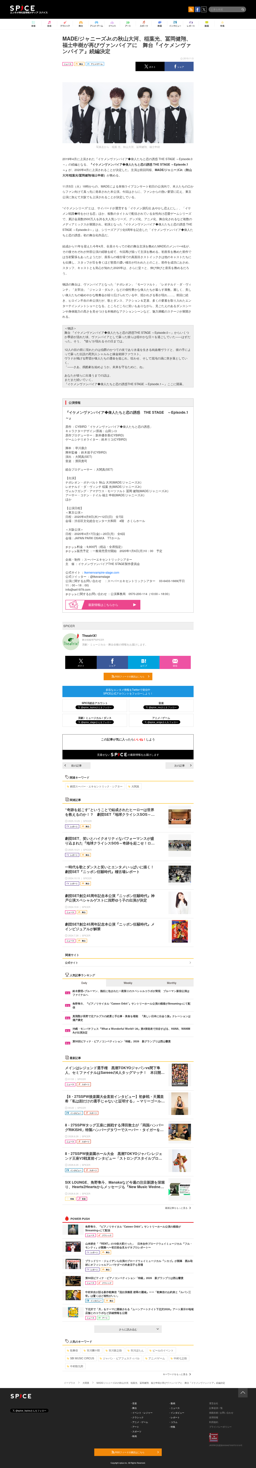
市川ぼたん (137, 1350)
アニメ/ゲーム (156, 1358)
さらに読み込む (128, 1329)
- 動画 (172, 1403)
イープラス (69, 1382)
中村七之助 (180, 1358)
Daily (84, 983)
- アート (135, 1426)
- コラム (173, 1422)
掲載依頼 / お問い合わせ (221, 1412)
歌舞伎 (74, 1350)
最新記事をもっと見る (176, 1207)
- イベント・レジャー (142, 1412)
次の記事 (179, 765)
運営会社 (213, 1403)
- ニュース (174, 1407)
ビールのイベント (163, 1350)
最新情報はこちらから (103, 605)
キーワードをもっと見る (175, 1374)
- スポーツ (136, 1431)
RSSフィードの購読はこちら (129, 676)
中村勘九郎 (76, 1366)
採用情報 (213, 1417)
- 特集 (172, 1426)
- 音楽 (134, 1403)
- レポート (174, 1417)
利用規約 (213, 1422)
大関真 (135, 786)
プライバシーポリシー (220, 1426)
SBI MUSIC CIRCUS (82, 1358)
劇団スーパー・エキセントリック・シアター (96, 786)
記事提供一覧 (216, 1407)
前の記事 (76, 765)
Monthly (171, 983)
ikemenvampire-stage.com (101, 572)
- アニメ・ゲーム (139, 1422)
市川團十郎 (93, 1350)
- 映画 (134, 1436)
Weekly (128, 983)
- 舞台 (134, 1407)
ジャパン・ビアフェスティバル (121, 1358)
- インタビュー (176, 1412)
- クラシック (137, 1417)
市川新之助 (115, 1350)
